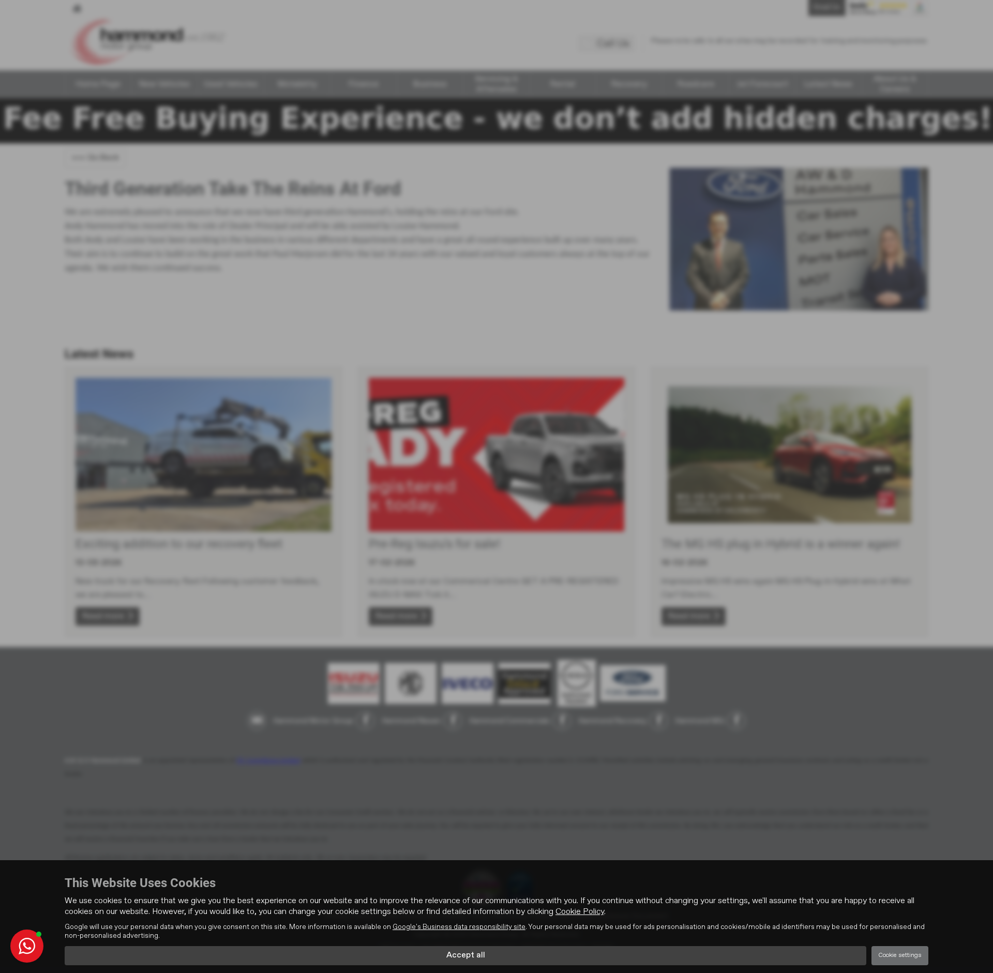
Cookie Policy (579, 912)
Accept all (465, 955)
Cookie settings (900, 955)
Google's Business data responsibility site (459, 927)
